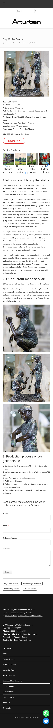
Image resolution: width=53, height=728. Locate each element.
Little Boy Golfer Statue (24, 267)
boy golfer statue (11, 584)
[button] (47, 164)
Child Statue (25, 134)
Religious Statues (9, 665)
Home (5, 654)
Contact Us (7, 708)
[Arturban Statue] (26, 23)
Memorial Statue (9, 670)
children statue (30, 589)
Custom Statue (8, 692)
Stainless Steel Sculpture (12, 681)
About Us (6, 703)
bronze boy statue (11, 589)
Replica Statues (9, 675)
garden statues (23, 616)
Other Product (8, 686)
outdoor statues (36, 616)
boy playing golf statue (32, 584)
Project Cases (8, 697)
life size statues (11, 616)
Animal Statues (8, 659)
